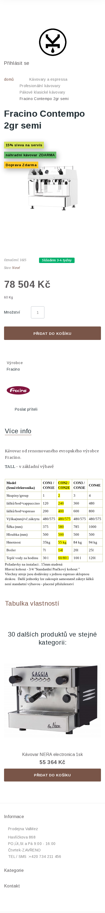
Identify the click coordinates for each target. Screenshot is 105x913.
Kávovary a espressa (48, 79)
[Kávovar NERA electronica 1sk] (52, 700)
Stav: (7, 268)
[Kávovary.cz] (52, 42)
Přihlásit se (16, 63)
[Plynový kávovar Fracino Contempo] (52, 187)
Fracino (13, 369)
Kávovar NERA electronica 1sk (52, 754)
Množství (12, 312)
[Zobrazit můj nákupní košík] (92, 12)
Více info (18, 431)
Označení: (11, 260)
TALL (10, 466)
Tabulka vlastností (32, 603)
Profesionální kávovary (40, 86)
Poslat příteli (26, 409)
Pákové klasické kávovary (42, 92)
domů (9, 79)
